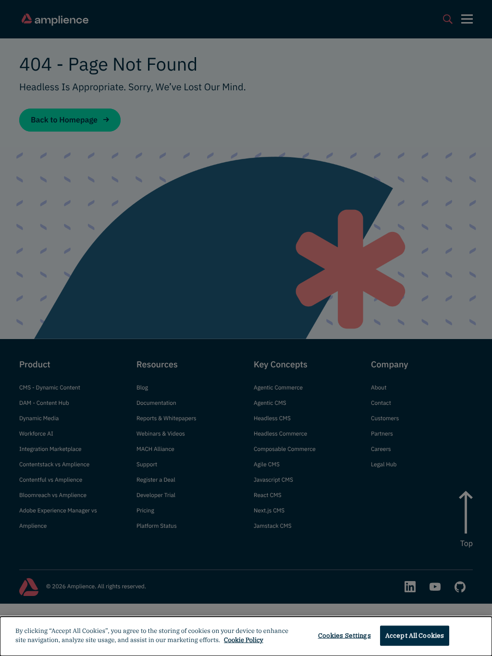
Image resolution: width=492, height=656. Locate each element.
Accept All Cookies (414, 636)
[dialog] (246, 636)
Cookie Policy (243, 640)
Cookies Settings (344, 636)
